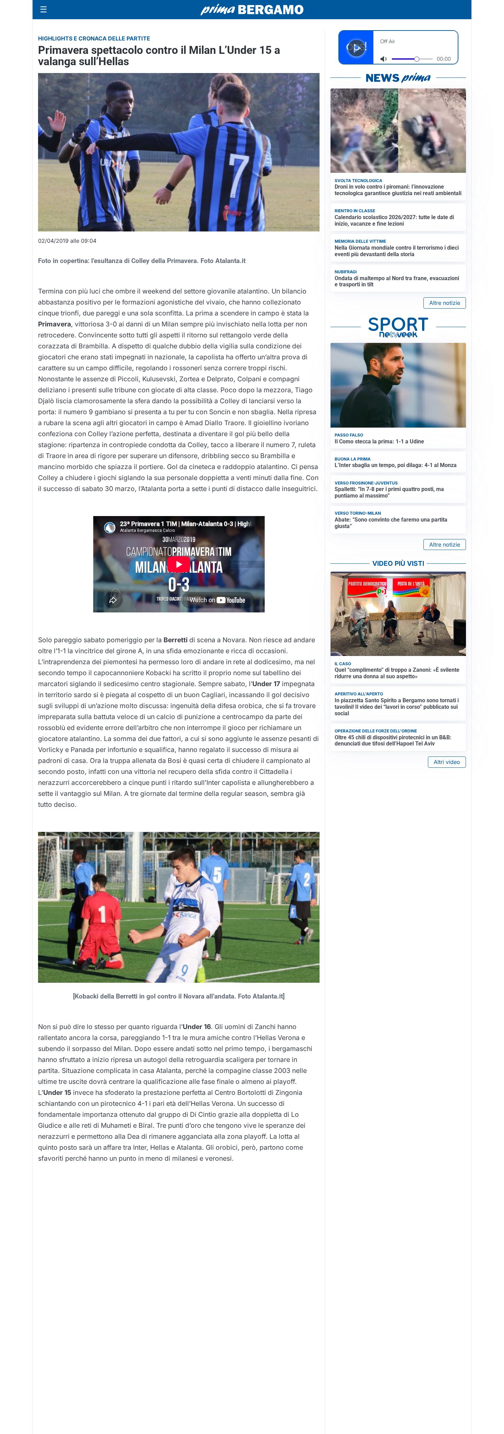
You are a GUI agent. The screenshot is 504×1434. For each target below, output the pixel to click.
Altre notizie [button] (444, 302)
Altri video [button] (447, 761)
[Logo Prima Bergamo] (252, 10)
